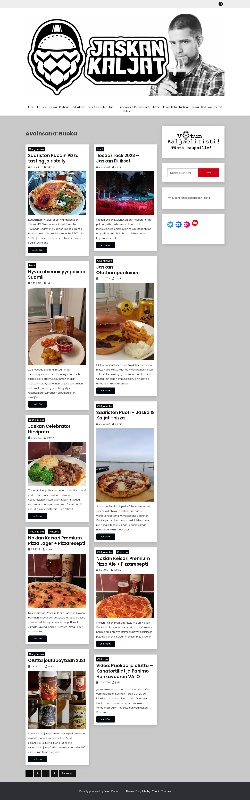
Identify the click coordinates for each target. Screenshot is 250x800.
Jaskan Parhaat (59, 107)
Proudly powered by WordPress (99, 791)
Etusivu (41, 107)
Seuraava (67, 773)
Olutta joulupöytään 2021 (56, 660)
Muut (100, 149)
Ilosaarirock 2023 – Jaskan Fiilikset (117, 158)
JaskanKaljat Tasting (175, 107)
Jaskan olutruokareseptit (207, 107)
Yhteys (127, 111)
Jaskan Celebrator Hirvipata (49, 429)
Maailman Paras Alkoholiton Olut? (93, 107)
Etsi (30, 107)
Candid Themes (161, 791)
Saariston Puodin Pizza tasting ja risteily (53, 158)
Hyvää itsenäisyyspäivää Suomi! (57, 274)
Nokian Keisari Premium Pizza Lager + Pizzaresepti (56, 541)
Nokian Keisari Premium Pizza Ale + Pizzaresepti (123, 561)
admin (50, 166)
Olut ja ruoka (36, 149)
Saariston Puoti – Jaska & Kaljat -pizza (125, 415)
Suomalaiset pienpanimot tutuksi (139, 107)
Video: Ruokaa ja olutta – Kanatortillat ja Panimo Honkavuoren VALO (124, 671)
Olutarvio (54, 531)
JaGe (117, 682)
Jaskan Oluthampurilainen (118, 270)
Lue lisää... (37, 249)
